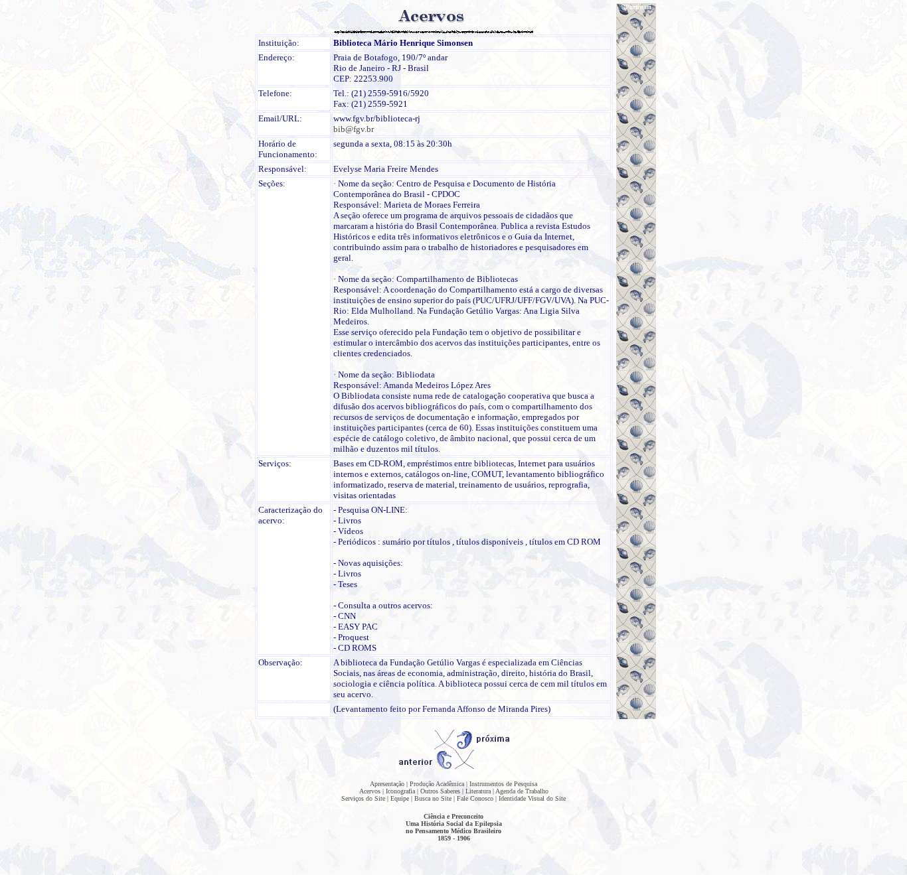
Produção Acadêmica (437, 783)
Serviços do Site (363, 798)
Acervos (369, 791)
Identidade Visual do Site (532, 798)
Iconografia (400, 791)
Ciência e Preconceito (453, 816)
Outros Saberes (440, 791)
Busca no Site (433, 798)
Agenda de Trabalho (521, 791)
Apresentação (387, 783)
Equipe (399, 798)
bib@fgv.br (353, 129)
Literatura (478, 791)
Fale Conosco (475, 798)
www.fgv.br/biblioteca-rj (376, 118)
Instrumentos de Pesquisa (503, 783)
